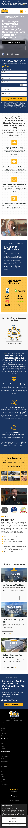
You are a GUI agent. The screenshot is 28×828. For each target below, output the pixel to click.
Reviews (7, 272)
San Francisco (4, 777)
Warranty (3, 743)
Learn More (13, 48)
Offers (2, 789)
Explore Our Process (13, 356)
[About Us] (14, 509)
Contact (3, 741)
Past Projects (4, 797)
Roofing (3, 754)
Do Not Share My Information (14, 824)
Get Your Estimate (9, 680)
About (2, 784)
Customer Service (5, 749)
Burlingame (4, 766)
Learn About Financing (10, 611)
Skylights (3, 759)
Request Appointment (14, 99)
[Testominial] (14, 227)
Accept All (14, 818)
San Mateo (4, 779)
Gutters (3, 761)
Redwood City (4, 774)
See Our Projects (13, 479)
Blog (2, 787)
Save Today (6, 646)
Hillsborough (4, 769)
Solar (2, 756)
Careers (3, 795)
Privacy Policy (9, 108)
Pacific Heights (5, 772)
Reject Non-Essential (14, 821)
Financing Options (13, 42)
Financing (3, 746)
